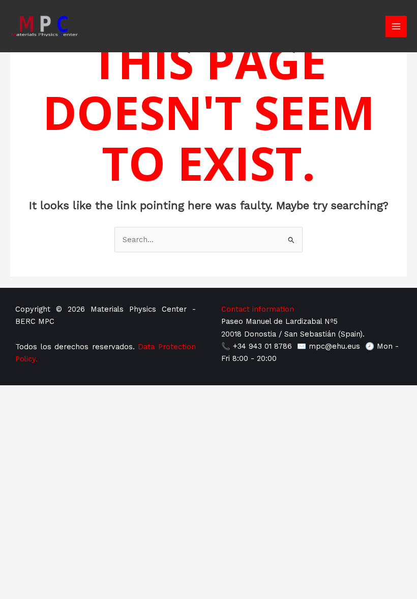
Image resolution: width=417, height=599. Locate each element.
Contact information (257, 309)
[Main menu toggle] (396, 26)
